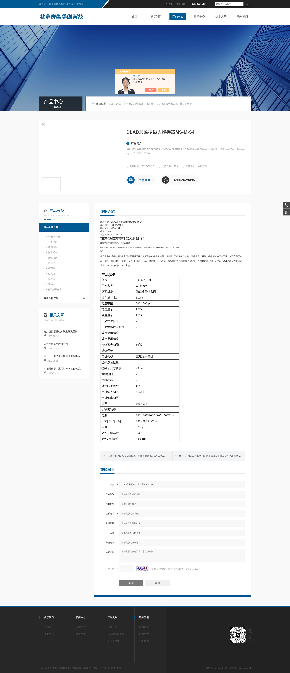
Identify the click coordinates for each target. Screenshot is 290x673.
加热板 (51, 284)
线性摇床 (52, 257)
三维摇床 (52, 242)
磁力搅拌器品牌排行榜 (56, 344)
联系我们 (242, 16)
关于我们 (156, 16)
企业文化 (49, 634)
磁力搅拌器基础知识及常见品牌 (61, 331)
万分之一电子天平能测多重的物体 (62, 356)
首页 (134, 16)
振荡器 (51, 268)
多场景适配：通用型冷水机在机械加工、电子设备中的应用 (64, 368)
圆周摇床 (52, 247)
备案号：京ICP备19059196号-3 (108, 668)
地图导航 (144, 641)
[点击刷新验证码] (142, 568)
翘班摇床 (52, 252)
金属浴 (51, 273)
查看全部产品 (51, 298)
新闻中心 (199, 16)
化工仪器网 (222, 668)
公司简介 (49, 627)
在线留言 (144, 627)
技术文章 (221, 16)
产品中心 (177, 16)
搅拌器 (150, 103)
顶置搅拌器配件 (116, 634)
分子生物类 (114, 641)
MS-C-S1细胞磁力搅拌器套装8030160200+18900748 (146, 456)
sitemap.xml (245, 668)
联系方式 (144, 634)
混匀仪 (51, 263)
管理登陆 (233, 668)
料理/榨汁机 (54, 236)
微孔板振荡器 (55, 289)
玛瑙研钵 (112, 627)
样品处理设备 (136, 103)
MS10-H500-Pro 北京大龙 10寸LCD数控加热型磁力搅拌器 (219, 456)
